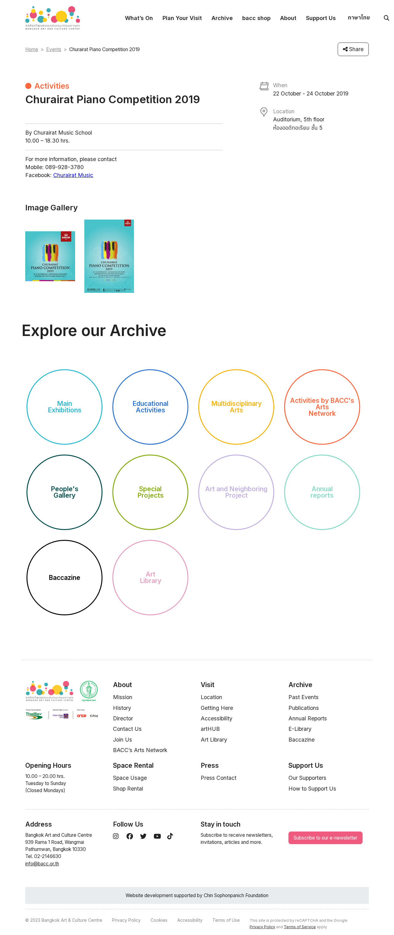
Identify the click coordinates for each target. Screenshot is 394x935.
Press (210, 765)
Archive (222, 18)
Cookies (159, 920)
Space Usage (130, 778)
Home (31, 49)
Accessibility (216, 718)
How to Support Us (312, 788)
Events (53, 49)
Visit (208, 685)
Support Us (321, 18)
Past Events (303, 697)
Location (211, 697)
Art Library (214, 739)
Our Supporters (307, 778)
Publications (303, 708)
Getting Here (217, 708)
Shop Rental (128, 788)
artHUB (210, 729)
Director (123, 718)
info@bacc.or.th (42, 864)
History (122, 708)
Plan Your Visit (182, 18)
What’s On (139, 18)
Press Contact (218, 778)
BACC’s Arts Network (140, 750)
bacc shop (256, 18)
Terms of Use (226, 920)
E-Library (300, 729)
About (288, 18)
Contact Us (127, 729)
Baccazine (301, 739)
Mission (122, 697)
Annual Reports (307, 718)
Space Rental (133, 765)
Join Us (122, 739)
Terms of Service (300, 927)
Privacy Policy (126, 920)
